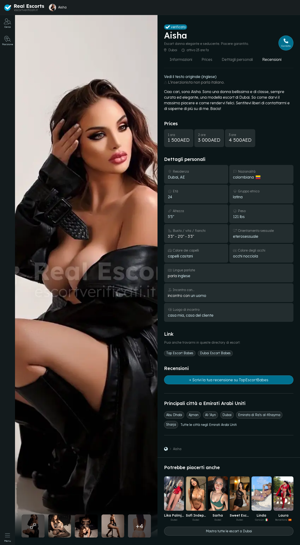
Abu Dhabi (174, 415)
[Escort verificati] (166, 449)
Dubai (172, 50)
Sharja (171, 424)
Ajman (194, 415)
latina (238, 197)
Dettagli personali (237, 59)
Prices (207, 59)
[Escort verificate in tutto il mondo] (24, 8)
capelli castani (180, 256)
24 (170, 197)
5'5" (171, 216)
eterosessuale (245, 236)
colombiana (243, 177)
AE (182, 177)
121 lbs (239, 216)
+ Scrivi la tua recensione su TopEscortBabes (228, 380)
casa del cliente (200, 315)
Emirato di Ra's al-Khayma (259, 415)
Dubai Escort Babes (215, 353)
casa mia (176, 315)
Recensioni (271, 59)
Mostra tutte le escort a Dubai (229, 531)
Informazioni (181, 59)
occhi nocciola (245, 256)
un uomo (198, 295)
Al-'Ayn (210, 415)
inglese (184, 275)
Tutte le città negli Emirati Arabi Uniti (208, 425)
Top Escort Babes (179, 353)
